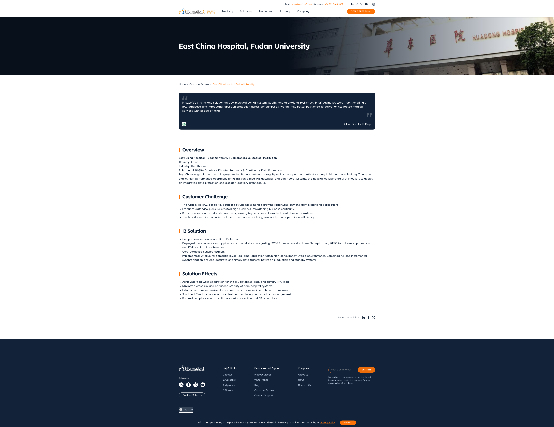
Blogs (257, 385)
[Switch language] (373, 4)
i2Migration (229, 385)
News (301, 380)
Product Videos (262, 374)
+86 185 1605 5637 (334, 4)
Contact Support (263, 395)
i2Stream (228, 390)
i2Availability (229, 380)
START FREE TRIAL (361, 11)
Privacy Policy (327, 422)
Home (182, 84)
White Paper (261, 380)
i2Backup (228, 374)
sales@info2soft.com (302, 4)
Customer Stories (199, 84)
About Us (303, 374)
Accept (348, 422)
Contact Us (304, 385)
